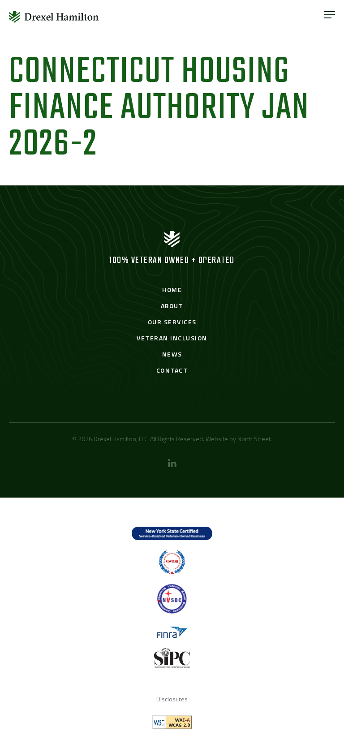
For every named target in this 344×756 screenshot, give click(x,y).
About (172, 305)
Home (172, 289)
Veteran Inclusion (172, 338)
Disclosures (172, 699)
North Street (254, 438)
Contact (172, 370)
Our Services (172, 321)
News (172, 354)
